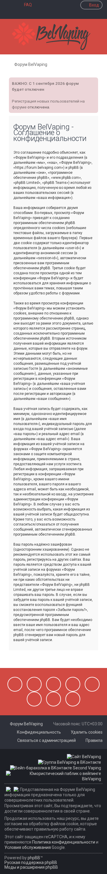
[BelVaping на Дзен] (53, 699)
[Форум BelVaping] (53, 36)
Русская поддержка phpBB (30, 862)
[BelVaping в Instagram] (34, 684)
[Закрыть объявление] (93, 81)
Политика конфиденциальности (63, 842)
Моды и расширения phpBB (31, 867)
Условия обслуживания (27, 847)
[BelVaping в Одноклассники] (34, 699)
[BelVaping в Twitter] (92, 684)
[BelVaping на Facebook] (53, 684)
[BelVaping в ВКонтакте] (14, 684)
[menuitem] (25, 5)
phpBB (34, 857)
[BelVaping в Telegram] (72, 699)
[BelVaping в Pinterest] (72, 684)
